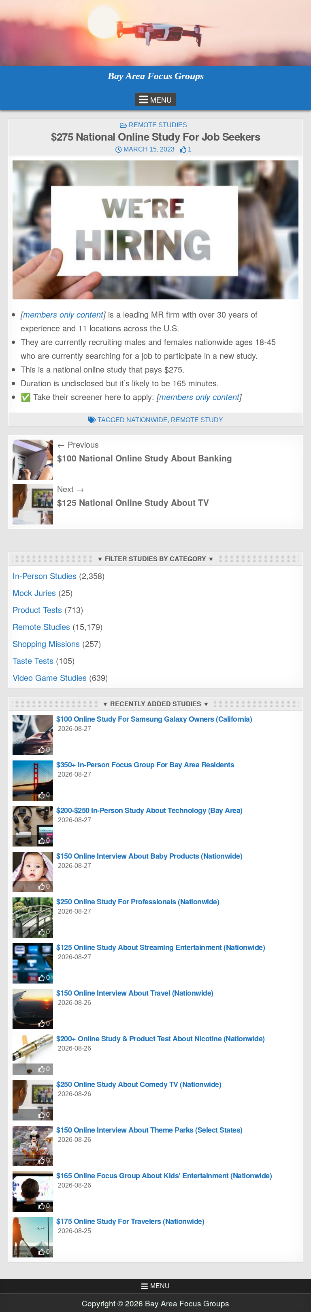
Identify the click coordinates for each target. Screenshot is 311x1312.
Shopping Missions (46, 643)
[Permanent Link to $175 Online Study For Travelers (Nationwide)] (33, 1237)
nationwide (147, 420)
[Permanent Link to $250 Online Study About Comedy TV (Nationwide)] (33, 1100)
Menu (161, 99)
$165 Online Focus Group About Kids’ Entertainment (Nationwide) (164, 1175)
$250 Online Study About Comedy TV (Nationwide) (138, 1084)
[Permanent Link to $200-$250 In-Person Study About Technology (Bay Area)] (33, 826)
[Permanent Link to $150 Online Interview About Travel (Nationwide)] (33, 1009)
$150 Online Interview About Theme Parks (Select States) (149, 1130)
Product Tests (37, 609)
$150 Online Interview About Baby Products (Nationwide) (149, 856)
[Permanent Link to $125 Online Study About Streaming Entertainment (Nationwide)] (33, 963)
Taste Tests (33, 660)
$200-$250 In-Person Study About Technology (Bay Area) (149, 810)
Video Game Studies (50, 677)
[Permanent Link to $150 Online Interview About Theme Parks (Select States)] (33, 1146)
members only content (63, 314)
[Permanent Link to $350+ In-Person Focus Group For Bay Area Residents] (33, 780)
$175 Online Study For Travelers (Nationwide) (130, 1221)
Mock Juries (34, 592)
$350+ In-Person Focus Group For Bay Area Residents (145, 764)
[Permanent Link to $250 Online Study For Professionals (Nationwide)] (33, 917)
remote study (197, 420)
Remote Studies (158, 125)
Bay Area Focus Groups (156, 76)
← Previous (78, 444)
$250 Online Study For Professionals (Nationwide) (137, 901)
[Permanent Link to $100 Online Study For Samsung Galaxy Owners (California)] (33, 735)
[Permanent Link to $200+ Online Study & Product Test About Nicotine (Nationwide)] (33, 1054)
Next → (70, 489)
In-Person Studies (45, 575)
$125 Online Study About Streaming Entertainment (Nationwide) (160, 947)
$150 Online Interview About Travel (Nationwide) (134, 993)
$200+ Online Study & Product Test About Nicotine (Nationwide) (160, 1038)
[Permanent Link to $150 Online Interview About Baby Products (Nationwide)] (33, 872)
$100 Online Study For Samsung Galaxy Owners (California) (154, 719)
